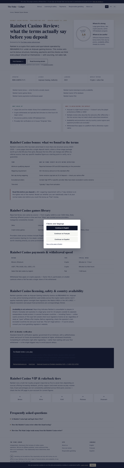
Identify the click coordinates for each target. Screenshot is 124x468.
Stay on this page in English (54, 244)
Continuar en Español (62, 239)
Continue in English (62, 228)
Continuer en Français (62, 233)
